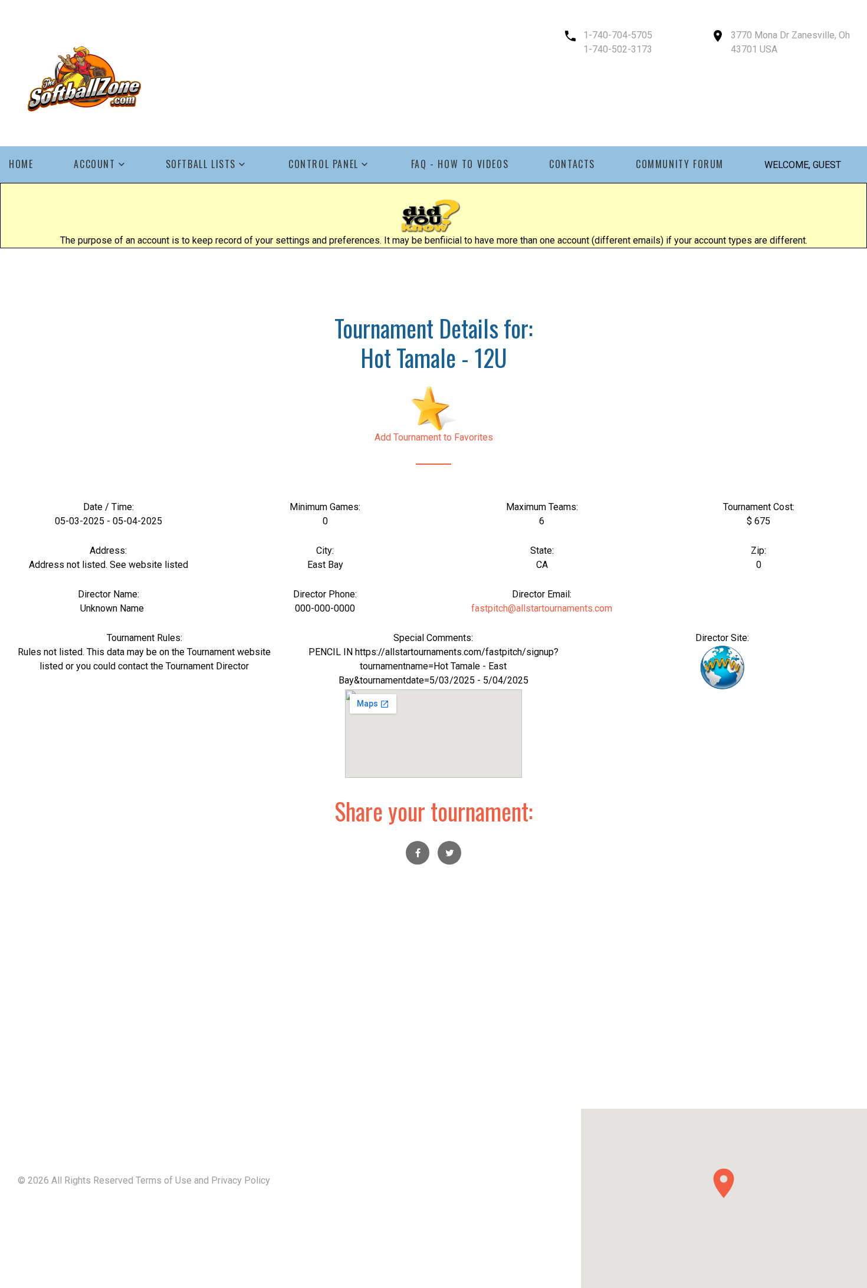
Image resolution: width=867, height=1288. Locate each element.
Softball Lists (201, 164)
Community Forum (680, 164)
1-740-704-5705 (617, 35)
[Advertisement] (433, 1026)
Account (94, 164)
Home (21, 164)
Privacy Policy (240, 1180)
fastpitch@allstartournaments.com (541, 608)
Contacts (572, 164)
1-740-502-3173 (617, 49)
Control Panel (323, 164)
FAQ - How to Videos (459, 164)
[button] (723, 1183)
